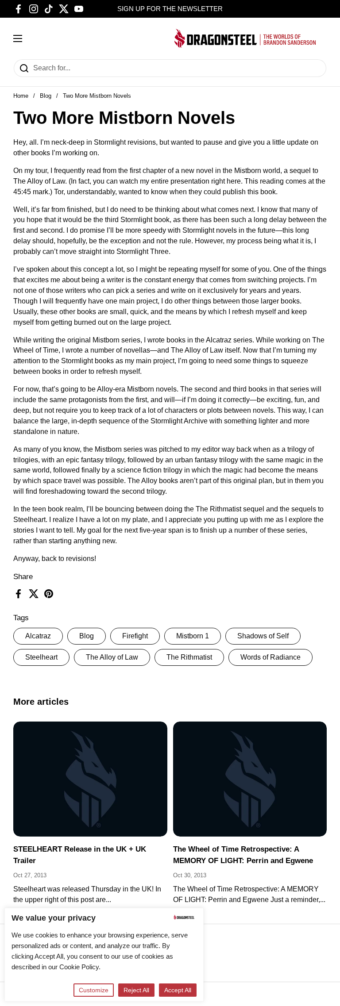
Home (20, 95)
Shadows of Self (263, 636)
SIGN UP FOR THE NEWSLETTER (170, 8)
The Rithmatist (189, 657)
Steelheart (41, 657)
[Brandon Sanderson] (245, 38)
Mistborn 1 (192, 636)
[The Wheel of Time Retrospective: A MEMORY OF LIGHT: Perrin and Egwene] (250, 779)
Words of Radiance (270, 657)
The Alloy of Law (112, 657)
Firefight (135, 636)
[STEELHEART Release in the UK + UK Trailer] (90, 779)
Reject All (136, 990)
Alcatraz (38, 636)
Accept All (177, 990)
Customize (93, 990)
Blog (45, 95)
